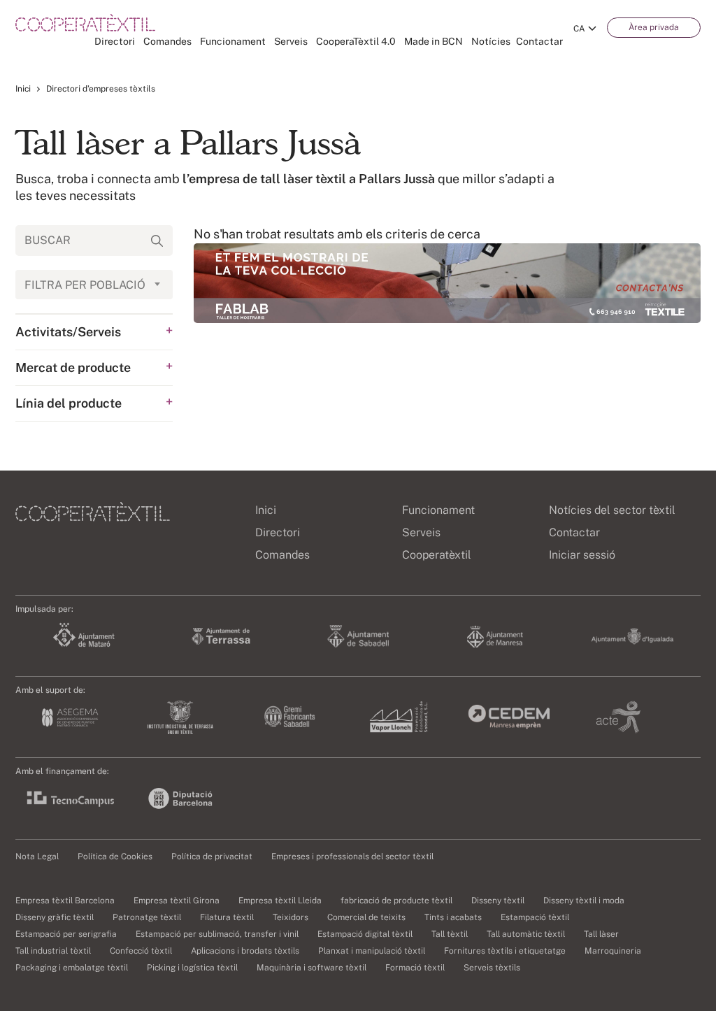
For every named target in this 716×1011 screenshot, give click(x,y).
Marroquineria (613, 951)
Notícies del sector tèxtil (612, 510)
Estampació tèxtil (535, 917)
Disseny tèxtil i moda (583, 900)
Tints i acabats (453, 917)
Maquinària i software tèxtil (311, 968)
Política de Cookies (115, 856)
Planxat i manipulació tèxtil (371, 951)
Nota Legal (37, 856)
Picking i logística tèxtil (192, 968)
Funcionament (233, 41)
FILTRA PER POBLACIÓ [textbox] (84, 285)
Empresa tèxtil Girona (177, 900)
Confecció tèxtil (141, 951)
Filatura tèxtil (227, 917)
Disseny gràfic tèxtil (54, 917)
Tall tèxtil (449, 934)
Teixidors (290, 917)
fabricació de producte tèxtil (396, 900)
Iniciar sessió (582, 554)
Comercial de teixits (366, 917)
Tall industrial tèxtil (53, 951)
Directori (114, 41)
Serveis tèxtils (492, 968)
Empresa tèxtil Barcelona (65, 900)
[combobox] (94, 284)
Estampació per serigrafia (66, 934)
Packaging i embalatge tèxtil (71, 968)
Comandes (167, 41)
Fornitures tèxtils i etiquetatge (505, 951)
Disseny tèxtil (497, 900)
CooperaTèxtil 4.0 (356, 41)
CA (579, 29)
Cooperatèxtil (436, 554)
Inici (23, 89)
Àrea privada (654, 27)
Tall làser (601, 934)
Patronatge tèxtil (147, 917)
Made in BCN (433, 41)
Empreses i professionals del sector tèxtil (352, 856)
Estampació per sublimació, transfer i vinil (217, 934)
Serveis (291, 41)
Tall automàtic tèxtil (526, 934)
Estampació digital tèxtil (365, 934)
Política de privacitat (211, 856)
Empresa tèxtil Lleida (280, 900)
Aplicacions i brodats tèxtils (245, 951)
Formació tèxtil (415, 968)
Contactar (539, 41)
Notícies (490, 41)
